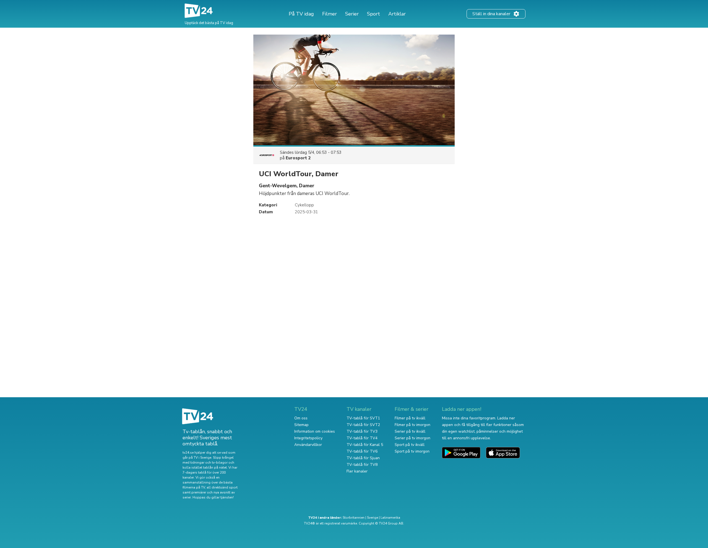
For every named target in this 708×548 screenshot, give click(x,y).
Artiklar (397, 14)
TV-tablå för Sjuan (363, 458)
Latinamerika (390, 517)
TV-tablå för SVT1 (363, 418)
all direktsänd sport (222, 487)
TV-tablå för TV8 (362, 464)
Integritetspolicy (308, 438)
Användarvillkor (308, 444)
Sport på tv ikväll (410, 444)
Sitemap (301, 424)
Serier (352, 14)
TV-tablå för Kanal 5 (365, 444)
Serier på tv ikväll (410, 431)
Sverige (372, 517)
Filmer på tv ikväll (410, 418)
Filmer (329, 14)
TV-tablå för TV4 (362, 438)
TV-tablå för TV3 (362, 431)
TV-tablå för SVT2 (363, 424)
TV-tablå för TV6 (362, 451)
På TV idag (301, 14)
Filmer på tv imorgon (412, 424)
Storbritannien (354, 517)
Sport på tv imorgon (412, 451)
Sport (373, 14)
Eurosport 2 (298, 158)
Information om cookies (314, 431)
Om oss (301, 418)
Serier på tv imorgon (412, 438)
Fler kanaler (357, 471)
